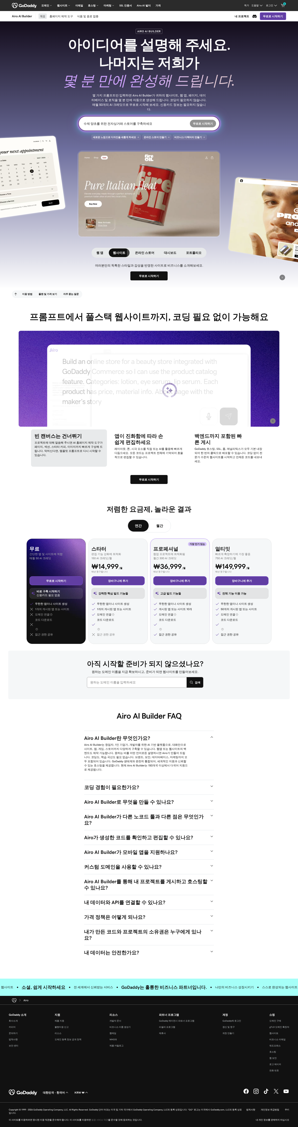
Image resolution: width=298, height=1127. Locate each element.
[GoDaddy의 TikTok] (266, 1093)
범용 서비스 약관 (99, 1120)
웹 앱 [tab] (99, 252)
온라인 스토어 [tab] (144, 252)
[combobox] (136, 682)
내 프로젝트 (242, 16)
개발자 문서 (115, 1021)
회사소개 (13, 1021)
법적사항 (13, 1039)
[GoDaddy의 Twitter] (276, 1093)
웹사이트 (273, 1033)
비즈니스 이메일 (277, 1039)
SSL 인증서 (125, 5)
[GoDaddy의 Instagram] (256, 1093)
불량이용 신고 (62, 1027)
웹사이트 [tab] (119, 252)
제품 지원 (59, 1021)
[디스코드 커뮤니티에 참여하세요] (254, 16)
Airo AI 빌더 (144, 5)
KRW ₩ (79, 1092)
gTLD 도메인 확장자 (279, 1027)
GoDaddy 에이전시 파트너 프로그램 (176, 1021)
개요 (42, 16)
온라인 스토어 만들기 (155, 137)
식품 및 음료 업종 (87, 16)
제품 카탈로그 (116, 1046)
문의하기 (13, 1033)
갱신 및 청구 (228, 1027)
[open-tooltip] (50, 614)
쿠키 (287, 1110)
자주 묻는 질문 (71, 294)
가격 (158, 5)
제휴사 (162, 1033)
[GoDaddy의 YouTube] (286, 1093)
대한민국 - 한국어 (54, 1092)
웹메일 (113, 1033)
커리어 (12, 1027)
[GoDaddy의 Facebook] (246, 1093)
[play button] (282, 277)
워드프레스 (275, 1046)
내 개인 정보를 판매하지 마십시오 (272, 1120)
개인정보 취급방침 (270, 1110)
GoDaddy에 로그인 (231, 1021)
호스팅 (272, 1052)
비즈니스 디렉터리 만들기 (188, 137)
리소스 (58, 1033)
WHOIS (113, 1039)
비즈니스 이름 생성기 (120, 1027)
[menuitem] (16, 294)
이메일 (79, 5)
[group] (148, 194)
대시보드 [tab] (170, 252)
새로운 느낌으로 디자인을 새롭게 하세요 (114, 137)
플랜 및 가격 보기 (48, 294)
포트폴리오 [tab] (194, 252)
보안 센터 (13, 1046)
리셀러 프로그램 (167, 1027)
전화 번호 (274, 1070)
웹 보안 (273, 1058)
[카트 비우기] (282, 5)
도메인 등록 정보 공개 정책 (68, 1039)
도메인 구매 (275, 1021)
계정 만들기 (228, 1033)
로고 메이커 (275, 1064)
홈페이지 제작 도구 (61, 16)
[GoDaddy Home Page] (23, 1092)
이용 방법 (27, 294)
